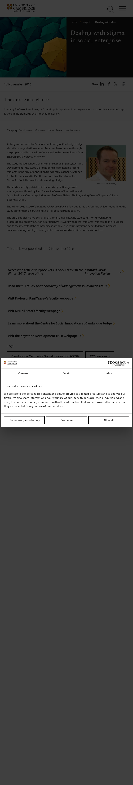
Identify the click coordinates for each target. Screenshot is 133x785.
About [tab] (110, 373)
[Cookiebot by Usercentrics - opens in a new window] (114, 363)
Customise (67, 420)
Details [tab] (66, 373)
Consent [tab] (23, 373)
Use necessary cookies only (24, 420)
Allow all (109, 420)
